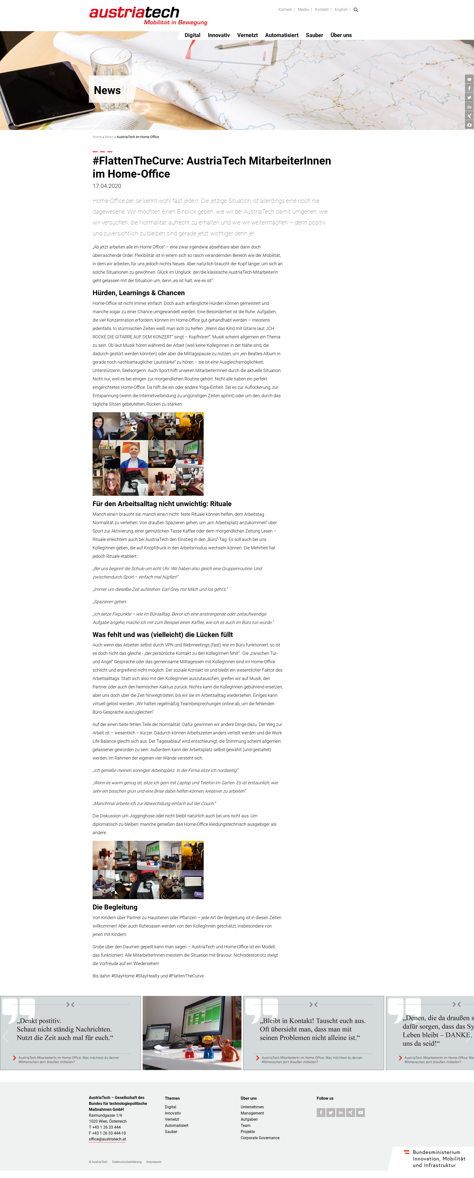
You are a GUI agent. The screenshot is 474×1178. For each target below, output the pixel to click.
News (109, 137)
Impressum (153, 1162)
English (341, 9)
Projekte (248, 1131)
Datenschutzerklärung (127, 1162)
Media (303, 9)
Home (97, 137)
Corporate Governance (260, 1138)
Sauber (314, 35)
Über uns (341, 35)
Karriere (285, 9)
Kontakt (322, 9)
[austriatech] (149, 15)
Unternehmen (252, 1107)
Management (252, 1113)
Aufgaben (249, 1119)
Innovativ (219, 35)
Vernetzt (247, 35)
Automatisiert (281, 35)
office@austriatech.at (107, 1139)
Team (246, 1125)
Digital (192, 35)
